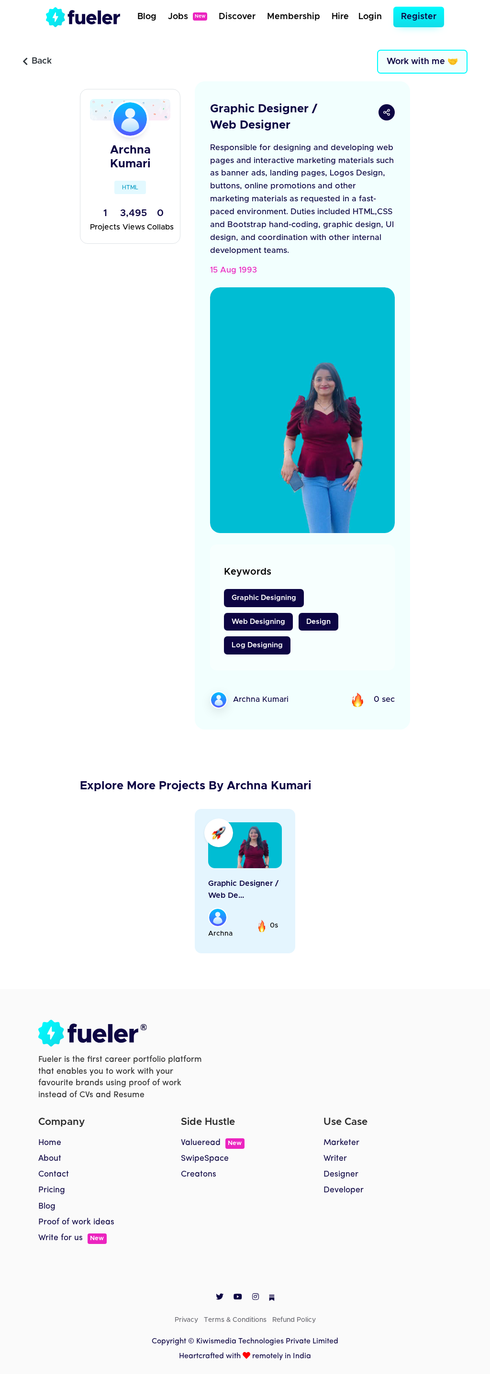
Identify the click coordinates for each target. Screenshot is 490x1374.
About (49, 1159)
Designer (340, 1174)
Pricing (51, 1190)
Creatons (198, 1174)
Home (49, 1143)
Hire (340, 16)
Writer (335, 1159)
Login (370, 16)
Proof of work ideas (76, 1222)
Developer (343, 1190)
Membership (293, 16)
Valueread (211, 1143)
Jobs (186, 16)
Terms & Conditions (235, 1320)
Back (42, 61)
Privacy (186, 1320)
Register (418, 16)
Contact (53, 1174)
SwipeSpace (205, 1159)
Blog (146, 16)
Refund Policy (294, 1320)
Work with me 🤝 (422, 61)
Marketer (341, 1143)
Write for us (71, 1238)
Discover (237, 16)
